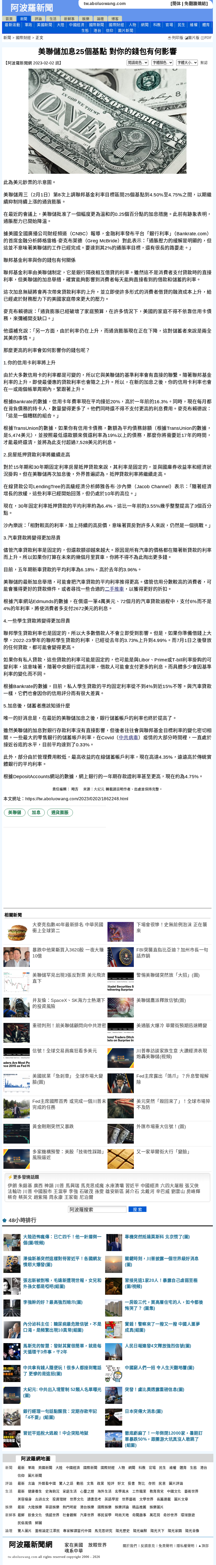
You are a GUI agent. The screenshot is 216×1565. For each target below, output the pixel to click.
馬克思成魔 (92, 1185)
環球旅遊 (188, 1515)
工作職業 (139, 1491)
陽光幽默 (140, 1531)
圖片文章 (181, 1499)
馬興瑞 (73, 1185)
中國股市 (43, 1191)
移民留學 (104, 1515)
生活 (53, 19)
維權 (194, 25)
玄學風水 (122, 1491)
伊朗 (12, 1185)
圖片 (125, 30)
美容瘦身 (25, 1499)
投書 (131, 1483)
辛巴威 (163, 1191)
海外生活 (104, 1491)
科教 (157, 25)
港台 (97, 30)
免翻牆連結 (195, 3)
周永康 (56, 1197)
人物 (132, 25)
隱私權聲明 (185, 1546)
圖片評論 (176, 1483)
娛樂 (85, 19)
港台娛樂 (87, 1507)
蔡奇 (12, 1197)
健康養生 (35, 1491)
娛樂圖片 (157, 1507)
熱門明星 (70, 1507)
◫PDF (206, 38)
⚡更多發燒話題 (23, 1177)
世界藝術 (129, 1499)
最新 (12, 25)
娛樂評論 (122, 1507)
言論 (31, 1483)
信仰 (110, 30)
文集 (90, 1483)
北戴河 (148, 1191)
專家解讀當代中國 (77, 1531)
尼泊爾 (87, 1197)
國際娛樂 (104, 1507)
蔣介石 (132, 1191)
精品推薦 (139, 1507)
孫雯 (99, 1191)
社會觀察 (70, 1515)
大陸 (61, 25)
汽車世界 (87, 1515)
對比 (141, 1483)
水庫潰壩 (114, 1185)
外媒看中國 (47, 1483)
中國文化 (174, 1491)
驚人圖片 (25, 1531)
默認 (204, 63)
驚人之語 (66, 1483)
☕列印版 (175, 38)
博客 (115, 19)
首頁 (9, 19)
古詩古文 (42, 1499)
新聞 (23, 19)
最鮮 (21, 1515)
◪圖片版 (192, 38)
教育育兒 (157, 1491)
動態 (80, 1483)
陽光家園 (175, 1531)
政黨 (100, 1483)
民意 (162, 1483)
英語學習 (112, 1499)
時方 (75, 789)
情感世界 (52, 1515)
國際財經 (116, 25)
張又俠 (192, 1185)
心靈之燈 (87, 1491)
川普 (59, 1185)
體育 (206, 25)
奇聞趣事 (139, 1515)
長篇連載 (164, 1499)
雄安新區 (114, 1191)
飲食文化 (35, 1515)
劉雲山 (178, 1191)
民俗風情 (25, 1523)
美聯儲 (14, 812)
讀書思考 (94, 1499)
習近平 (132, 1185)
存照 (151, 1483)
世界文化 (77, 1499)
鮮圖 (38, 1523)
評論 (38, 19)
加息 (36, 812)
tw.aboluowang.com (105, 3)
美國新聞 (44, 25)
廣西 (38, 1185)
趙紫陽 (41, 1197)
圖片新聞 (35, 1475)
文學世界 (146, 1499)
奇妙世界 (170, 1515)
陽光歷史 (123, 1531)
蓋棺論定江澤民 (47, 1531)
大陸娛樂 (35, 1507)
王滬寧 (60, 1191)
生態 (85, 30)
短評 (110, 1483)
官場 (169, 25)
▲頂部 (203, 1546)
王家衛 (71, 1197)
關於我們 (130, 1546)
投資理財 (59, 1499)
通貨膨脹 (60, 812)
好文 (121, 1483)
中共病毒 (128, 737)
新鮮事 (69, 19)
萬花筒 (155, 1515)
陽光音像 (192, 1531)
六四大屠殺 (172, 1185)
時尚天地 (122, 1515)
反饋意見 (148, 1546)
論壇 (100, 19)
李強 (73, 1191)
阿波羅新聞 (32, 8)
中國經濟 (76, 25)
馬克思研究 (103, 1531)
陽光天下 (157, 1531)
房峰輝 (193, 1191)
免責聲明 (166, 1546)
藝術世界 (191, 1491)
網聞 (145, 25)
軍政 (28, 25)
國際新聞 (96, 25)
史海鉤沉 (52, 1491)
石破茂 (87, 1191)
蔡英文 (25, 1197)
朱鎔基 (25, 1185)
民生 (181, 25)
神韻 (48, 1185)
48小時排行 (22, 1220)
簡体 (176, 3)
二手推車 (114, 589)
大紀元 (99, 789)
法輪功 (15, 1191)
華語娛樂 (52, 1507)
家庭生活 (70, 1491)
